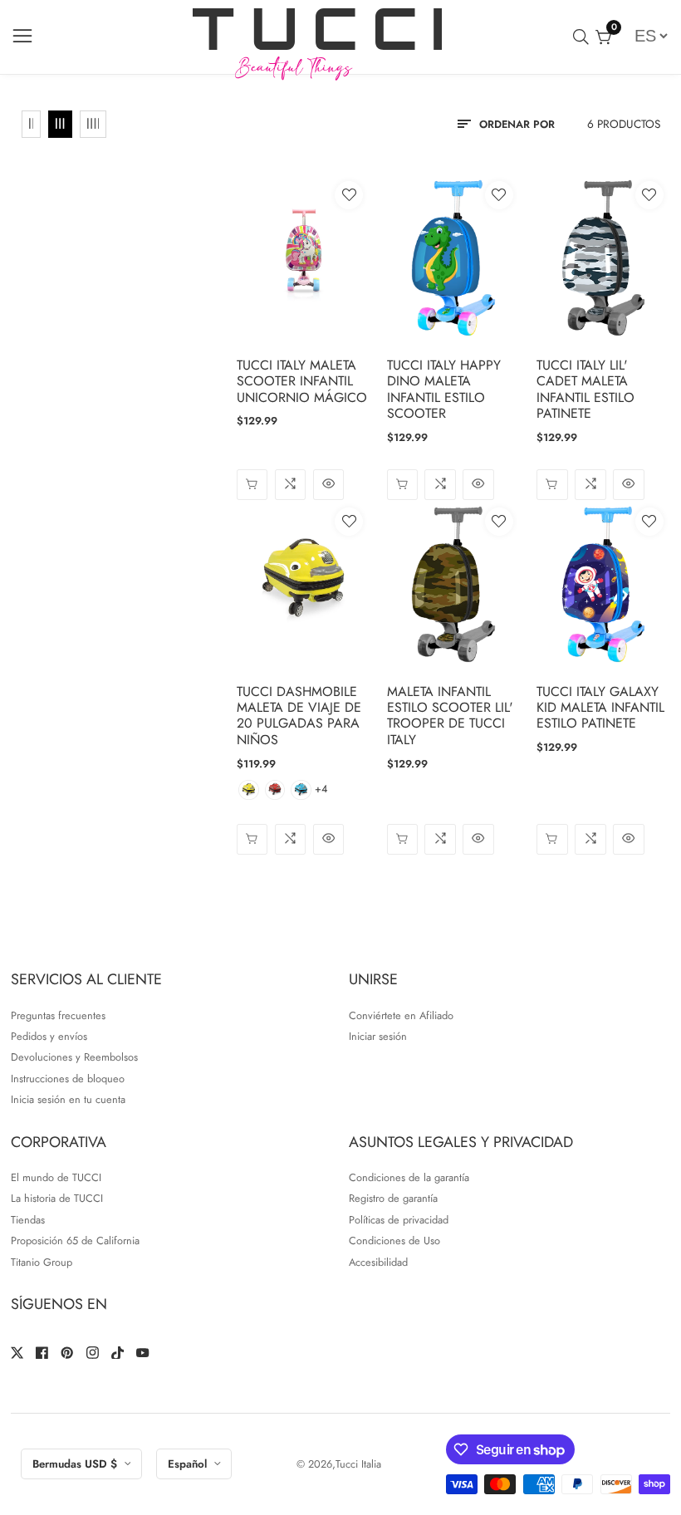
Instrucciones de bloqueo (68, 1078)
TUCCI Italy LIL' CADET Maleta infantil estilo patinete (585, 389)
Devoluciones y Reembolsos (74, 1057)
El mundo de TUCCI (56, 1177)
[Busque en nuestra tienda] (584, 36)
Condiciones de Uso (394, 1240)
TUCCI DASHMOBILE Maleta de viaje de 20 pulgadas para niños (299, 716)
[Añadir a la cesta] (252, 484)
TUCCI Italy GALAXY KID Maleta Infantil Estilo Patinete (600, 708)
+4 (321, 789)
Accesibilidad (378, 1262)
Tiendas (28, 1220)
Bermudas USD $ (76, 1464)
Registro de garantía (393, 1198)
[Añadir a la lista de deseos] (349, 195)
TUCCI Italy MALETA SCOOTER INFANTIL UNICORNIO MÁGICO (302, 381)
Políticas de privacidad (398, 1220)
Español (189, 1464)
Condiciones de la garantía (409, 1177)
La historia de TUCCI (57, 1198)
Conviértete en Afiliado (401, 1015)
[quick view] (328, 484)
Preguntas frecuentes (58, 1015)
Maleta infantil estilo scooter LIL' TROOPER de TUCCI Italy (450, 716)
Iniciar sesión (378, 1036)
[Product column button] (32, 124)
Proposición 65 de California (75, 1240)
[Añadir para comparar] (290, 484)
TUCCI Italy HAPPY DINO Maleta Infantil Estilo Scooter (444, 389)
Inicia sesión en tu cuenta (68, 1099)
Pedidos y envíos (49, 1036)
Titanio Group (41, 1262)
